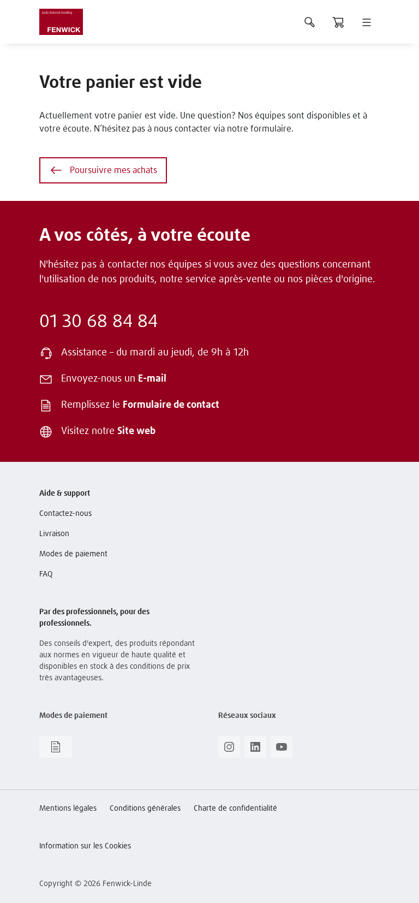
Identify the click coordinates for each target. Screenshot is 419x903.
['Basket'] (338, 22)
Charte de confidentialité (235, 808)
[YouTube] (281, 750)
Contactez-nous (65, 514)
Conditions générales (145, 808)
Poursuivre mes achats (113, 170)
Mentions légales (68, 808)
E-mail (152, 379)
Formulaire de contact (171, 405)
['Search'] (310, 22)
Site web (136, 431)
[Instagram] (229, 750)
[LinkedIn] (255, 750)
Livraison (54, 534)
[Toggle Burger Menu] (367, 22)
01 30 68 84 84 (98, 322)
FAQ (45, 574)
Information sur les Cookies (85, 846)
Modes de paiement (73, 554)
